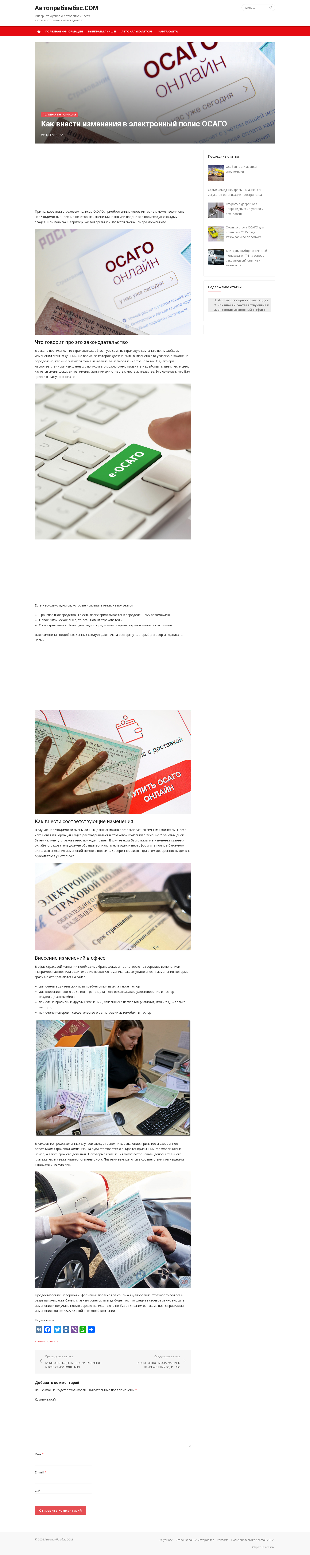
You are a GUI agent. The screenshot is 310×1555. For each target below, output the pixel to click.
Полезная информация (64, 31)
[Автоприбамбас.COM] (39, 31)
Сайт (38, 1490)
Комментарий (45, 1399)
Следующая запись (158, 1361)
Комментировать (46, 1341)
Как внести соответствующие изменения (251, 305)
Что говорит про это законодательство (250, 300)
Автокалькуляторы (137, 31)
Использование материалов (195, 1540)
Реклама (223, 1540)
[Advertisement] (113, 179)
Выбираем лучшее (102, 31)
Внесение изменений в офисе (242, 310)
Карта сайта (168, 31)
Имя (39, 1454)
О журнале (166, 1540)
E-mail (40, 1472)
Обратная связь (263, 1547)
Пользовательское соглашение (252, 1540)
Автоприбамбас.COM (66, 8)
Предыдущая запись (73, 1361)
